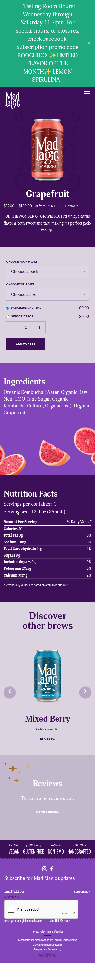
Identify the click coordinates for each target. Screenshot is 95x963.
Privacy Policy (39, 931)
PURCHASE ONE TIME (50, 308)
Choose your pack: (21, 261)
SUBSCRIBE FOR (50, 316)
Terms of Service (55, 931)
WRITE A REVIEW (47, 812)
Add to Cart (25, 344)
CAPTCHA (11, 897)
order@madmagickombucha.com (23, 920)
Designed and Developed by (47, 949)
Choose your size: (20, 284)
